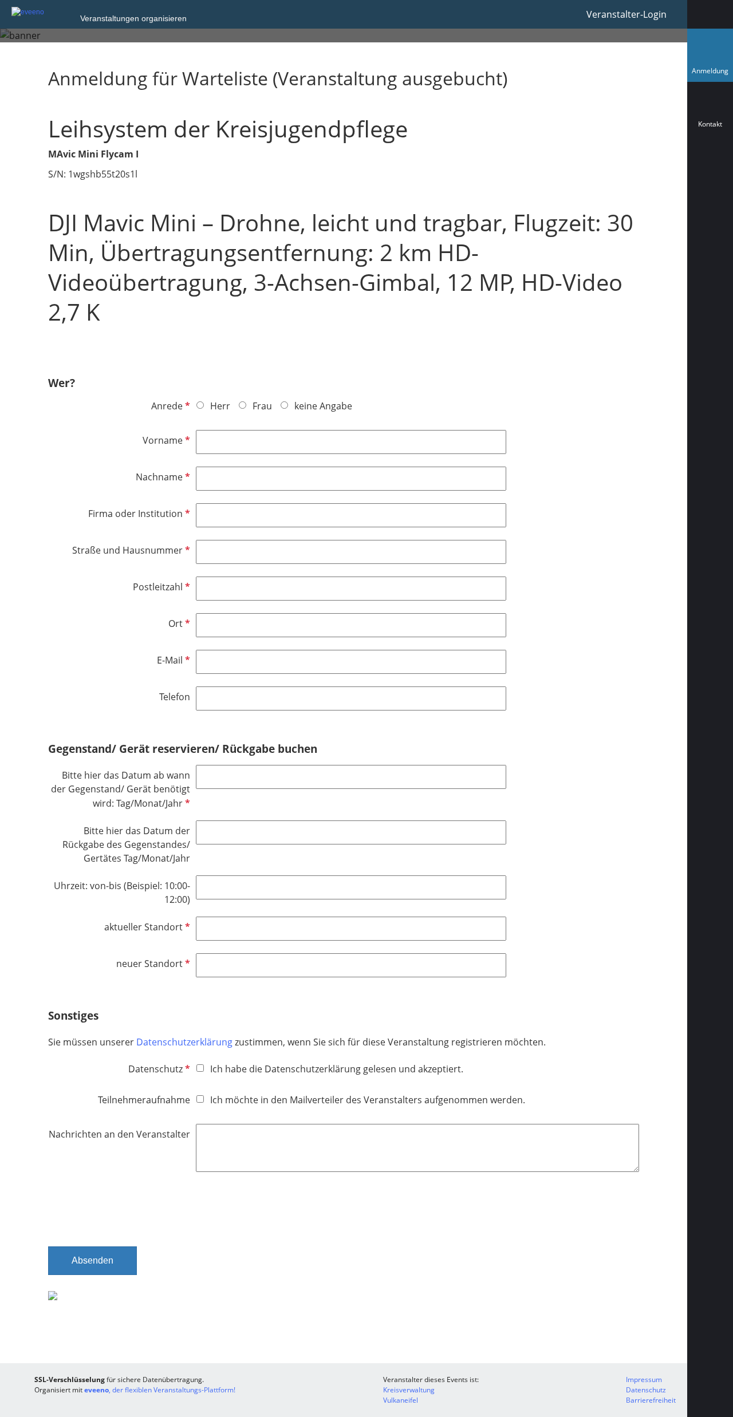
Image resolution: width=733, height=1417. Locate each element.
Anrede (169, 406)
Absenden (92, 1260)
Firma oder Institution (138, 513)
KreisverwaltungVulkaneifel (409, 1395)
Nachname (162, 477)
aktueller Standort (146, 927)
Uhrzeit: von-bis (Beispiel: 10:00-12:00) (122, 892)
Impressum (644, 1379)
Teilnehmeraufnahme (144, 1100)
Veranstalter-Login (626, 14)
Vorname (165, 440)
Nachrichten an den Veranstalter (119, 1134)
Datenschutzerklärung (184, 1042)
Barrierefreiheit (651, 1400)
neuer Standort (152, 963)
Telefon (174, 696)
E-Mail (172, 660)
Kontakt (710, 124)
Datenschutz (158, 1069)
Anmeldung (712, 73)
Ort (178, 623)
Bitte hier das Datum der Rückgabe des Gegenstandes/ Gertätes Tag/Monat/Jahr (126, 844)
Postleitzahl (160, 587)
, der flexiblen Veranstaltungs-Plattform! (159, 1390)
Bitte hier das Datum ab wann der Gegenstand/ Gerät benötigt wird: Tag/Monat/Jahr (120, 789)
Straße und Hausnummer (130, 550)
